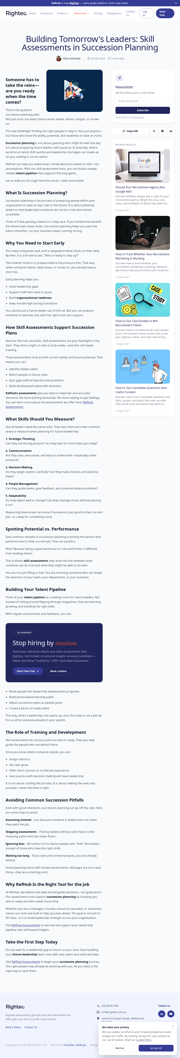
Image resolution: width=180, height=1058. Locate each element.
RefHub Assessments (25, 925)
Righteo (74, 3)
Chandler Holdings (75, 1045)
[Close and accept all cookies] (173, 1026)
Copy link (132, 131)
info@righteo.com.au (114, 1012)
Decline (119, 1048)
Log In (145, 13)
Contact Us (130, 13)
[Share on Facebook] (162, 131)
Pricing (98, 13)
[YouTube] (170, 1013)
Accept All (156, 1048)
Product (61, 13)
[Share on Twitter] (154, 131)
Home (32, 13)
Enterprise (46, 13)
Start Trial (162, 13)
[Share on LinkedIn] (170, 131)
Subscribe (143, 110)
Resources (80, 13)
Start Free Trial (26, 671)
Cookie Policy (143, 1039)
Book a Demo (58, 671)
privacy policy (137, 117)
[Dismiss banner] (176, 3)
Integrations (114, 13)
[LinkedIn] (161, 1013)
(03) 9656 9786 (110, 1005)
